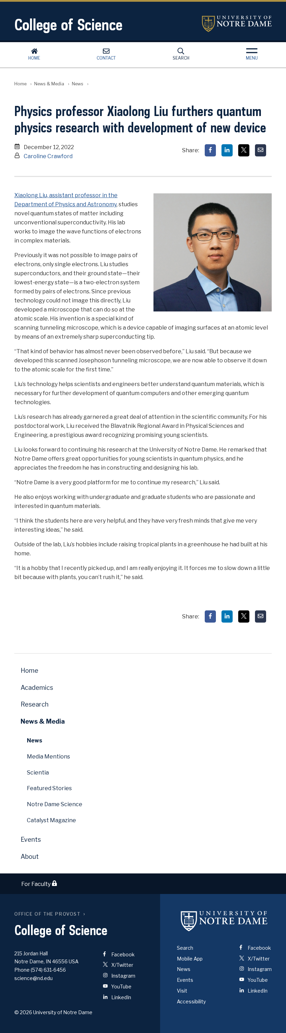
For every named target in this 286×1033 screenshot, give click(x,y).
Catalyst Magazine (51, 820)
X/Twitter (121, 965)
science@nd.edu (33, 978)
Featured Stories (49, 788)
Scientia (38, 772)
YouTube (120, 986)
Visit (182, 991)
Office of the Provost (47, 914)
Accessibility (191, 1001)
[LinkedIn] (227, 150)
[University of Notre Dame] (224, 921)
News (77, 83)
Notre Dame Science (54, 804)
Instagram (122, 976)
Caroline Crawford (48, 156)
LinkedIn (120, 997)
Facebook (122, 954)
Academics (37, 687)
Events (31, 839)
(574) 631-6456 (48, 970)
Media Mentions (48, 756)
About (30, 856)
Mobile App (190, 959)
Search (181, 58)
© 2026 (23, 1012)
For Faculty (36, 884)
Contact (106, 58)
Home (34, 58)
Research (34, 704)
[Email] (260, 150)
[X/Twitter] (243, 150)
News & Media (49, 83)
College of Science (68, 24)
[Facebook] (210, 150)
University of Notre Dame (237, 24)
